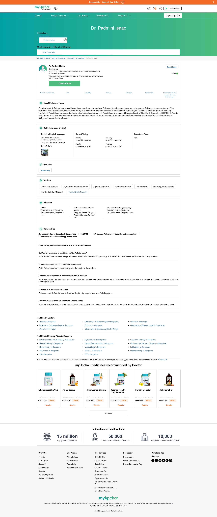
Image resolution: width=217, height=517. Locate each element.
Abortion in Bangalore (93, 350)
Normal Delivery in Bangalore (51, 343)
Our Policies (72, 453)
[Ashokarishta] (169, 378)
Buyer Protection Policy (75, 467)
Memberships (149, 93)
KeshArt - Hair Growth (46, 478)
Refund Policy (71, 464)
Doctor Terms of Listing (131, 460)
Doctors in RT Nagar (47, 329)
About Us (42, 457)
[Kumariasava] (72, 378)
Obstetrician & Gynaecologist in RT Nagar (101, 329)
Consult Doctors (100, 460)
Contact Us (162, 359)
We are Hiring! (44, 467)
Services (108, 93)
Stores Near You (100, 471)
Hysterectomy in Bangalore (95, 339)
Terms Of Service (72, 460)
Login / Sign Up (173, 15)
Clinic (67, 93)
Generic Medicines (101, 467)
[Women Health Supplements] (121, 378)
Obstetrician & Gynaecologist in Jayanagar (56, 325)
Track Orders (99, 464)
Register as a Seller (101, 478)
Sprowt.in (42, 471)
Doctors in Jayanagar (138, 321)
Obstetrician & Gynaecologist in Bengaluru (101, 321)
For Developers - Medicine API (105, 487)
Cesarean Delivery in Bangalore (143, 339)
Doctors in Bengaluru (47, 321)
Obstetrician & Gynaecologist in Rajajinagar (147, 325)
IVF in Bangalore (91, 354)
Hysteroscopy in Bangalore (50, 347)
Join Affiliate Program (102, 491)
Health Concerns (58, 15)
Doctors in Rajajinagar (93, 325)
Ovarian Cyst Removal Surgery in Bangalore (57, 339)
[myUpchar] (177, 73)
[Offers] (148, 8)
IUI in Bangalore (45, 354)
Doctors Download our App (132, 464)
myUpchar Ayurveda (46, 474)
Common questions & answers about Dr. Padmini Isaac (169, 95)
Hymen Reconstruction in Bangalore (99, 343)
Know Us (42, 453)
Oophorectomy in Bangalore (141, 350)
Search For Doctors (101, 474)
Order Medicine (100, 457)
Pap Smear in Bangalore (49, 350)
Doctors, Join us (128, 457)
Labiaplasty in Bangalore (140, 347)
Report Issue (171, 67)
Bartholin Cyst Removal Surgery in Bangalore (148, 343)
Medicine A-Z (102, 15)
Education (129, 93)
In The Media (43, 460)
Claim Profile (65, 83)
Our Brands (83, 15)
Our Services (100, 453)
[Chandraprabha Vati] (48, 378)
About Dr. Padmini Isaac (47, 93)
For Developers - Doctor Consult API (106, 482)
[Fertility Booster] (145, 378)
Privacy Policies (72, 457)
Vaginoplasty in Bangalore (95, 347)
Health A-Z (123, 15)
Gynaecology (45, 170)
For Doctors (128, 453)
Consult (38, 15)
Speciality (88, 93)
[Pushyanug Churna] (97, 378)
